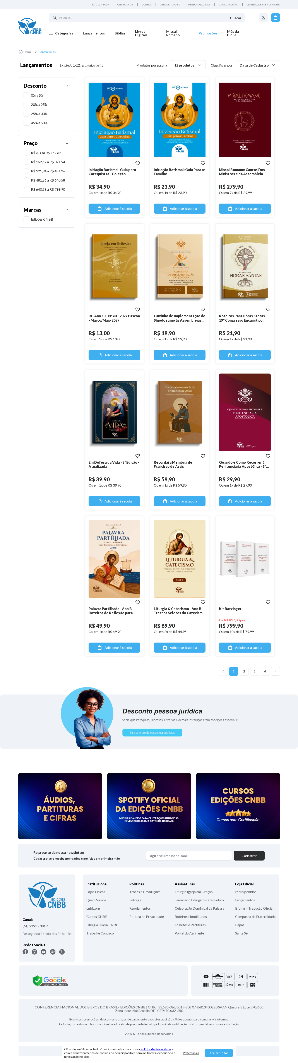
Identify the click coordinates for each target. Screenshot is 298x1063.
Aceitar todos (218, 1053)
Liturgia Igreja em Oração (194, 892)
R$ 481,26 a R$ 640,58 (48, 180)
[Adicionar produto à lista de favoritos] (137, 163)
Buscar (235, 18)
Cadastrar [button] (249, 856)
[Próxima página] (275, 671)
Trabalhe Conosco (100, 933)
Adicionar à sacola (118, 208)
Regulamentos (140, 908)
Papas (239, 925)
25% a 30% (39, 113)
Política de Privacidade (146, 916)
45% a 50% (39, 123)
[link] (145, 33)
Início (28, 51)
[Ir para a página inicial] (29, 26)
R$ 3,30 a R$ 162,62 (46, 153)
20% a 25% (39, 104)
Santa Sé (241, 933)
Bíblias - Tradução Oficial (254, 908)
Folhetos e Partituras (190, 925)
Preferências (191, 1053)
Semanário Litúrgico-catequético (199, 900)
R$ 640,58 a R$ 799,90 (48, 189)
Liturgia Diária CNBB (102, 925)
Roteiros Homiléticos (191, 916)
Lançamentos (245, 900)
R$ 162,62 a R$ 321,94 (48, 162)
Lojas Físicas (95, 892)
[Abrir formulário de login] (263, 17)
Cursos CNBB (97, 916)
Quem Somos (96, 900)
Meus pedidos (245, 892)
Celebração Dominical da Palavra (199, 908)
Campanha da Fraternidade (255, 916)
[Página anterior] (223, 671)
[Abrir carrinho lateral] (275, 17)
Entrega (135, 900)
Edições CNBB (42, 219)
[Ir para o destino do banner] (149, 718)
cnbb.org (93, 908)
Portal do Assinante (189, 933)
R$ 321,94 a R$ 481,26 (48, 171)
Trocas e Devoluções (144, 892)
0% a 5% (37, 95)
